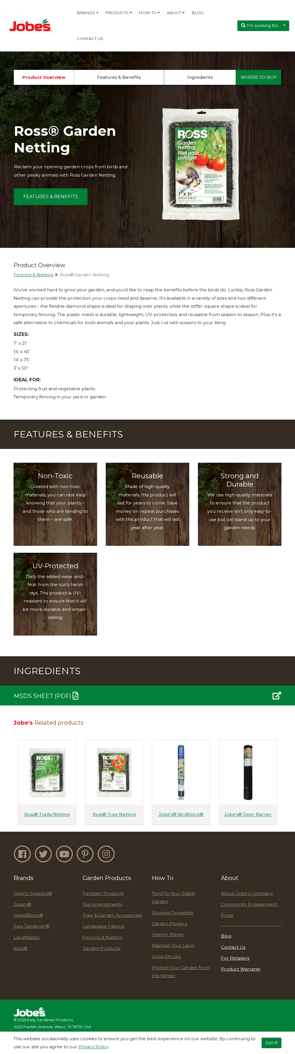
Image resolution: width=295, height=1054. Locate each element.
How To (148, 12)
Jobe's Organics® (33, 893)
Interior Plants (167, 934)
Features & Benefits (119, 77)
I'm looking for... (263, 25)
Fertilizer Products (103, 893)
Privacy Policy (93, 1046)
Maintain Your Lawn (173, 945)
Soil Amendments (102, 904)
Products (116, 12)
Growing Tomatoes (172, 912)
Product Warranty (240, 969)
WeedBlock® (28, 915)
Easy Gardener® (32, 926)
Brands (86, 12)
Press (227, 915)
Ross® (20, 948)
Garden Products (101, 948)
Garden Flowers (169, 923)
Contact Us (90, 38)
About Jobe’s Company (247, 893)
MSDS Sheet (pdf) (43, 696)
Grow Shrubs (166, 956)
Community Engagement (249, 904)
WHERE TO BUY (259, 77)
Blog (198, 12)
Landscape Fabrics (103, 926)
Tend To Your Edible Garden (173, 897)
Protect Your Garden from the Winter (181, 972)
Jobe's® (22, 904)
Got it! (271, 1042)
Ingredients (200, 77)
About (174, 12)
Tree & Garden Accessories (112, 915)
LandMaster (27, 937)
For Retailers (235, 958)
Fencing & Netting (33, 275)
